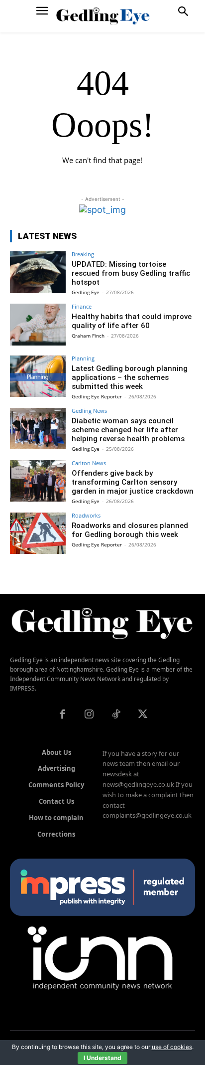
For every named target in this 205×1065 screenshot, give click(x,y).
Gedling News (89, 410)
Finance (82, 306)
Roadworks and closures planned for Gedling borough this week (130, 530)
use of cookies (172, 1047)
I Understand (102, 1058)
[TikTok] (115, 715)
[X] (142, 715)
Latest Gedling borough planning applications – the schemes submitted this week (130, 377)
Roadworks (86, 515)
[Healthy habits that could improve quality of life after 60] (38, 325)
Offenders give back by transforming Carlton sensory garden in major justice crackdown (133, 482)
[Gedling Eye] (102, 16)
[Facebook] (62, 715)
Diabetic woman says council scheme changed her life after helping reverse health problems (128, 429)
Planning (83, 358)
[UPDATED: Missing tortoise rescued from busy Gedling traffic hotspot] (38, 272)
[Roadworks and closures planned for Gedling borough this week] (38, 533)
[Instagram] (89, 715)
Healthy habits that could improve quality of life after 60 (132, 321)
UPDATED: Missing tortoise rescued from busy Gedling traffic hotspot (131, 273)
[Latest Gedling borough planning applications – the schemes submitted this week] (38, 376)
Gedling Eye (86, 292)
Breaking (83, 254)
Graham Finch (88, 335)
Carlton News (89, 463)
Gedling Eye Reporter (97, 396)
